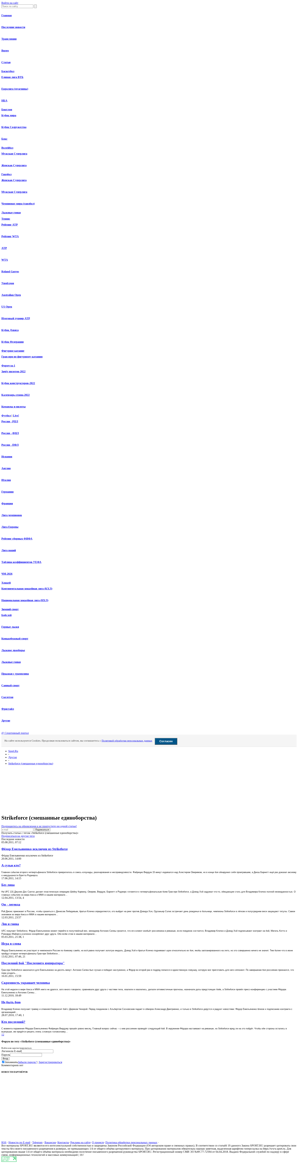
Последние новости (13, 27)
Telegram (37, 1142)
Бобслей (6, 615)
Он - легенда (10, 904)
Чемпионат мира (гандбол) (18, 203)
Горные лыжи (10, 626)
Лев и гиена (10, 924)
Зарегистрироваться (50, 1062)
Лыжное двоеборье (13, 650)
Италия (6, 480)
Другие (5, 720)
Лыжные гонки (11, 212)
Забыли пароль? (27, 1062)
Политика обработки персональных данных (131, 1142)
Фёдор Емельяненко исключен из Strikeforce (34, 849)
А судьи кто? (11, 865)
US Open (6, 306)
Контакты (63, 1142)
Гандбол (6, 174)
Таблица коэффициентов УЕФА (21, 562)
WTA (4, 259)
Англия (6, 468)
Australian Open (11, 294)
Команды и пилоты (13, 406)
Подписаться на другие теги (18, 836)
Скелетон (7, 697)
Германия (7, 491)
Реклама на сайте (80, 1142)
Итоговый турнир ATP (15, 318)
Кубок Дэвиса (10, 330)
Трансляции (9, 38)
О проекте (98, 1142)
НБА (4, 100)
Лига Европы (9, 526)
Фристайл (7, 708)
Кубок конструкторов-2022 (18, 383)
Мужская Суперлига (14, 153)
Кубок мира (8, 115)
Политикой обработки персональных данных (127, 740)
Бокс (4, 138)
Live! (16, 415)
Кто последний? (13, 1022)
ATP (4, 248)
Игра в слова (11, 943)
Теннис (5, 218)
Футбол (6, 415)
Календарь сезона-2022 (15, 394)
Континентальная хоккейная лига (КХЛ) (26, 588)
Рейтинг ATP (9, 224)
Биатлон (6, 109)
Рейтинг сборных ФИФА (16, 538)
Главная (6, 15)
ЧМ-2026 (6, 573)
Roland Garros (10, 271)
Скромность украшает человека (25, 983)
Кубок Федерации (12, 341)
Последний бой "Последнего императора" (33, 963)
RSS (3, 1142)
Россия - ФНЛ (10, 433)
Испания (6, 456)
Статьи (6, 62)
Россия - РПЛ (9, 421)
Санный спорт (10, 685)
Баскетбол (7, 71)
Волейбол (7, 147)
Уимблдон (7, 283)
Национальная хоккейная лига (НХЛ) (24, 600)
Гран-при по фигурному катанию (22, 356)
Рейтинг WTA (10, 236)
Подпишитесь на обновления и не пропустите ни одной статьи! (39, 826)
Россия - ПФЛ (10, 444)
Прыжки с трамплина (15, 673)
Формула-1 (8, 365)
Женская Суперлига (14, 165)
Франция (7, 503)
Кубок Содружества (13, 127)
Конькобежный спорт (14, 638)
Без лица (8, 885)
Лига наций (8, 550)
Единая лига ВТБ (12, 77)
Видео (5, 50)
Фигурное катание (12, 350)
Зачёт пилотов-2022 (13, 371)
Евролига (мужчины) (14, 88)
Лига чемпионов (11, 515)
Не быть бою (11, 1002)
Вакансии (50, 1142)
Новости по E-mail (19, 1142)
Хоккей (6, 582)
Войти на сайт (9, 2)
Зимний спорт (10, 609)
